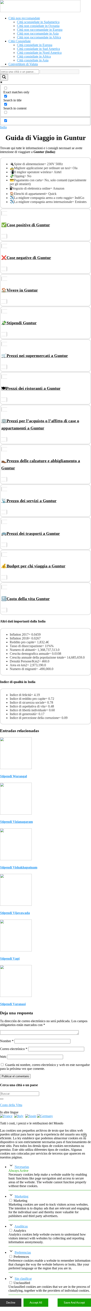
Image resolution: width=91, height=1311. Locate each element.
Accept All (36, 1302)
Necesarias (22, 1167)
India (3, 127)
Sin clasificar (23, 1278)
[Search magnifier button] (4, 77)
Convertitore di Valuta (23, 64)
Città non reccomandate (24, 18)
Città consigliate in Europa (34, 45)
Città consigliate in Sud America (38, 49)
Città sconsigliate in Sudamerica (38, 22)
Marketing (21, 1196)
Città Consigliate (19, 41)
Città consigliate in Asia (32, 60)
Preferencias (23, 1252)
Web (3, 1057)
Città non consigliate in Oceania (38, 26)
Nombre (7, 1041)
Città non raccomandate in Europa (39, 29)
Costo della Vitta (11, 1105)
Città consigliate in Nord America (39, 52)
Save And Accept (74, 1302)
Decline (10, 1302)
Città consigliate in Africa (34, 56)
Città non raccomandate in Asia (38, 33)
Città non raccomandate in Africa (39, 37)
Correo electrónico (13, 1049)
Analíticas (21, 1226)
